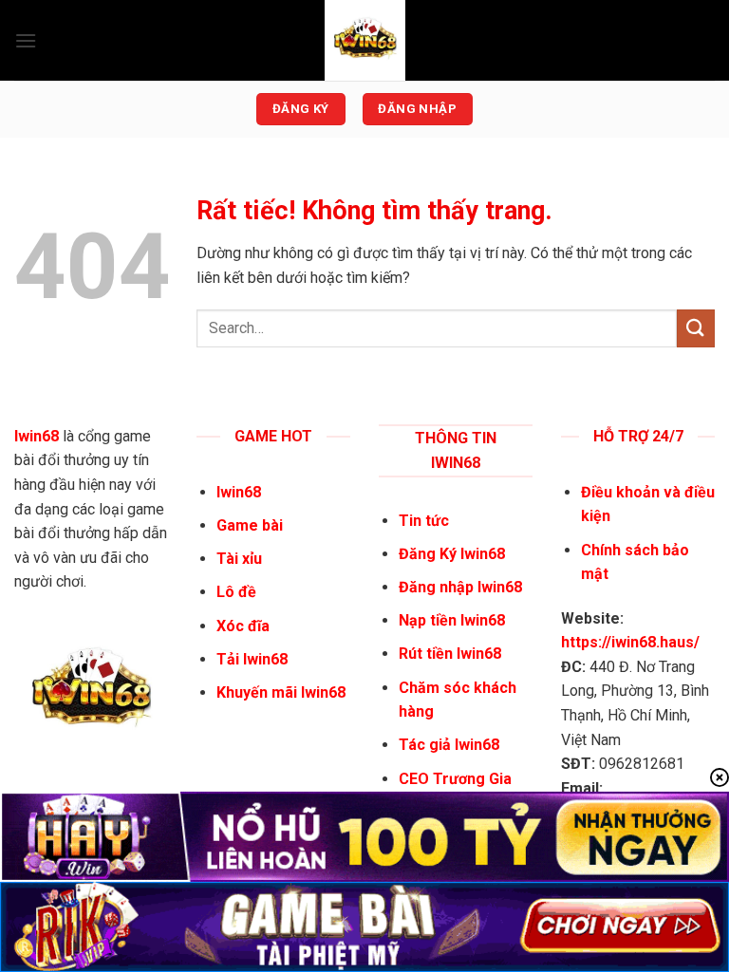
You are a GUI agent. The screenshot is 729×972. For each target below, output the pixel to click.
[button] (25, 40)
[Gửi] (696, 327)
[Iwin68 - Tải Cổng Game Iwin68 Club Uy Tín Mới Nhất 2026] (364, 40)
